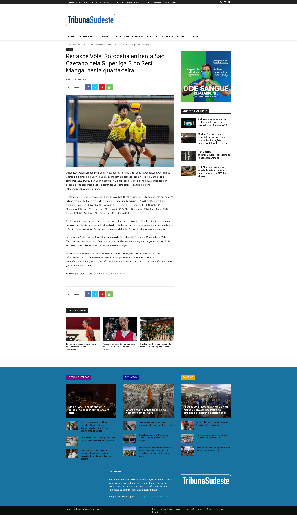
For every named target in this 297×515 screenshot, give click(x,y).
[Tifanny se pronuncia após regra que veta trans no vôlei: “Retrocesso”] (83, 329)
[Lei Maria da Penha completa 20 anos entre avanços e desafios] (187, 451)
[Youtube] (229, 2)
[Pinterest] (102, 87)
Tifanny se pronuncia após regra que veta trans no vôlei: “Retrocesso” (81, 347)
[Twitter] (221, 2)
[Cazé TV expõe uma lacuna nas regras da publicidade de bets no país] (129, 425)
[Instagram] (216, 2)
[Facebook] (212, 2)
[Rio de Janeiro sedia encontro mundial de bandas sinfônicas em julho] (91, 401)
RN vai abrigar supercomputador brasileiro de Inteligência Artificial (214, 155)
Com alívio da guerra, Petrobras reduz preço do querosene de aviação (153, 438)
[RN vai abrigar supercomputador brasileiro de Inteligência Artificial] (188, 156)
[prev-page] (68, 357)
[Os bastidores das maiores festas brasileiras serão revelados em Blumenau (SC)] (188, 123)
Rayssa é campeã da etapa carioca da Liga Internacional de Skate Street (119, 347)
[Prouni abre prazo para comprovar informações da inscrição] (187, 438)
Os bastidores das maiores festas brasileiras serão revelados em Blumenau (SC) (213, 122)
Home (68, 44)
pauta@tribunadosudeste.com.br (154, 496)
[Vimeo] (225, 2)
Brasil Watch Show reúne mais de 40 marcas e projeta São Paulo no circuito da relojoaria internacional (206, 409)
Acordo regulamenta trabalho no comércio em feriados (146, 411)
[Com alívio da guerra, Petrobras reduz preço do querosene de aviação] (129, 438)
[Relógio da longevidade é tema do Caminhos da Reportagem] (187, 425)
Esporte (76, 44)
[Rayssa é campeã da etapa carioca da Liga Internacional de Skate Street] (120, 329)
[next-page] (73, 357)
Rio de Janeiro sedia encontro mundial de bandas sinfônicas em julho (89, 409)
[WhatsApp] (109, 87)
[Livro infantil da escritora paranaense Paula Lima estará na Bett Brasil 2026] (72, 441)
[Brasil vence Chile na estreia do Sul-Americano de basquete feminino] (157, 329)
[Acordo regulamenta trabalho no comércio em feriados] (148, 401)
